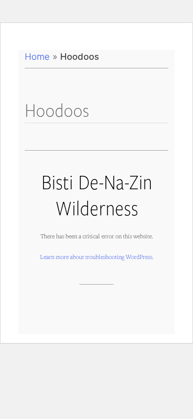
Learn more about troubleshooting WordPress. (97, 257)
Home (37, 56)
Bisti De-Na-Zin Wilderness (96, 194)
